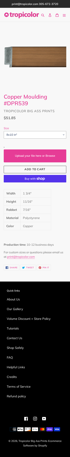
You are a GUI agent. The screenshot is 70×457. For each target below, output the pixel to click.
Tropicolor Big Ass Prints (33, 441)
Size (6, 128)
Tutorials (13, 328)
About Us (13, 299)
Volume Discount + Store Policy (29, 319)
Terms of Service (19, 386)
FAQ (10, 357)
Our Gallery (15, 309)
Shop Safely (15, 348)
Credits (12, 377)
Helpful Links (16, 367)
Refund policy (16, 396)
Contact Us (14, 338)
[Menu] (64, 15)
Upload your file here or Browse (35, 155)
